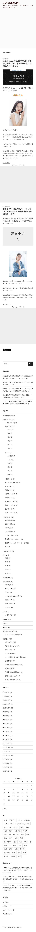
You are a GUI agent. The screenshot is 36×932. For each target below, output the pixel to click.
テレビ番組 (6, 581)
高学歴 (13, 856)
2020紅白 (8, 585)
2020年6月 (6, 724)
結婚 (16, 849)
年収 (16, 838)
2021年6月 (6, 696)
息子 (15, 842)
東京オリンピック (8, 631)
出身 (10, 831)
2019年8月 (6, 763)
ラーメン (6, 619)
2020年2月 (6, 739)
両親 (21, 827)
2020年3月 (6, 735)
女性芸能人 (8, 661)
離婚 (24, 852)
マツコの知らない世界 (12, 596)
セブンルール (9, 588)
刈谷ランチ (8, 479)
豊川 (8, 444)
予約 (27, 827)
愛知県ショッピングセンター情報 (16, 543)
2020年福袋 (9, 520)
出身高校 (17, 831)
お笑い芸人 (8, 649)
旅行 (4, 623)
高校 (19, 856)
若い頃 (22, 849)
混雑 (5, 845)
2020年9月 (6, 712)
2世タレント (9, 642)
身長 (19, 852)
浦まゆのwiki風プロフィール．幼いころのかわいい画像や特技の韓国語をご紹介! (17, 211)
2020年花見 (9, 524)
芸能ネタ (6, 639)
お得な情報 (6, 517)
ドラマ (7, 592)
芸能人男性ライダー (11, 679)
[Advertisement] (18, 29)
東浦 (8, 441)
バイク (5, 612)
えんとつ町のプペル (11, 535)
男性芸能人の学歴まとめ (13, 672)
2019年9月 (6, 759)
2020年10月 (6, 708)
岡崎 (6, 558)
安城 (8, 437)
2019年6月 (6, 771)
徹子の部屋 (8, 603)
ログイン (6, 902)
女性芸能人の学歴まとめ (13, 664)
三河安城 (10, 456)
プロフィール (8, 823)
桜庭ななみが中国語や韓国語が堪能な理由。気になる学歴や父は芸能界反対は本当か (17, 63)
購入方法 (7, 852)
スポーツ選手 (9, 653)
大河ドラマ (8, 600)
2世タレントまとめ (11, 646)
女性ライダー (9, 615)
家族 (10, 838)
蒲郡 (6, 569)
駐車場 (6, 856)
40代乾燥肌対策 (8, 415)
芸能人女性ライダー (11, 676)
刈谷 (8, 433)
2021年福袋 (9, 531)
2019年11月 (6, 751)
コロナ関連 (6, 578)
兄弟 (5, 831)
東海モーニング (10, 501)
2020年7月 (6, 720)
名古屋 (9, 459)
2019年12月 (6, 747)
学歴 (27, 834)
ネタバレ (27, 820)
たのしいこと (7, 551)
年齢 (21, 838)
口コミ (25, 831)
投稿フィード (7, 906)
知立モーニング (10, 505)
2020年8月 (6, 716)
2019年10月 (6, 755)
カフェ (5, 555)
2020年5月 (6, 728)
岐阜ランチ (8, 486)
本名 (25, 842)
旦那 (20, 842)
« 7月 (4, 809)
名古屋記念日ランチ (11, 482)
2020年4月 (6, 731)
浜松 (8, 467)
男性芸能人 (8, 668)
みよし (9, 429)
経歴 (10, 849)
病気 (25, 845)
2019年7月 (6, 767)
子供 (22, 834)
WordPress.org (7, 914)
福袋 (5, 849)
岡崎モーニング (10, 494)
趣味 (13, 852)
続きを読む (6, 162)
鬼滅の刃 (8, 607)
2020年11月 (6, 704)
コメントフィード (8, 910)
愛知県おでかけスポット (13, 539)
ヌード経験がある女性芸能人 (14, 657)
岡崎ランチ (8, 497)
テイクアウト (9, 423)
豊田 (8, 448)
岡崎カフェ (8, 490)
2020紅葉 (8, 528)
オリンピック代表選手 (12, 634)
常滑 (6, 562)
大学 (5, 834)
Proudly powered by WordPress (12, 927)
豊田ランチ (8, 509)
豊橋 (8, 474)
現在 (14, 845)
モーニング (8, 426)
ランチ (7, 452)
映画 (6, 546)
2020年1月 (6, 743)
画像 (20, 845)
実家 (5, 838)
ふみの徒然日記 (11, 3)
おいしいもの (7, 419)
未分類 (5, 627)
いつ (5, 820)
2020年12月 (6, 700)
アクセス (12, 820)
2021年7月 (6, 692)
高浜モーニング (10, 512)
